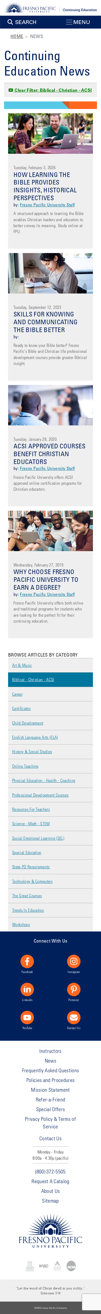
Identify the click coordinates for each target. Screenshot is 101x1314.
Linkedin (27, 1000)
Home (17, 36)
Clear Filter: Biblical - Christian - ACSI (52, 90)
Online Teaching (25, 766)
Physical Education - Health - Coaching (43, 780)
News (50, 1060)
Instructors (50, 1051)
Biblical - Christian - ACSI (33, 679)
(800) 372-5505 (50, 1171)
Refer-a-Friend (50, 1099)
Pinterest (73, 1000)
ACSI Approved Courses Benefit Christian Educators (49, 453)
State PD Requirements (31, 866)
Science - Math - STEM (31, 823)
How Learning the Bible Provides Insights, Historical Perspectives (45, 186)
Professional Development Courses (40, 794)
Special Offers (50, 1109)
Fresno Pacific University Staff (47, 204)
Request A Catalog (50, 1181)
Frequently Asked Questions (50, 1070)
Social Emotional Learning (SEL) (38, 838)
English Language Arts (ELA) (35, 737)
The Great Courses (27, 895)
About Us (50, 1191)
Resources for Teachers (31, 809)
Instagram (74, 972)
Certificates (21, 708)
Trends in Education (28, 910)
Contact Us (74, 1028)
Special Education (26, 852)
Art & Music (22, 665)
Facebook (27, 972)
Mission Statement (50, 1090)
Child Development (27, 722)
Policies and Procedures (50, 1080)
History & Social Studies (32, 751)
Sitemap (50, 1200)
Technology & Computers (32, 881)
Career (17, 694)
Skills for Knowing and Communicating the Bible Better (45, 321)
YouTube (27, 1028)
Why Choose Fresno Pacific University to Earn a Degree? (46, 579)
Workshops (21, 924)
